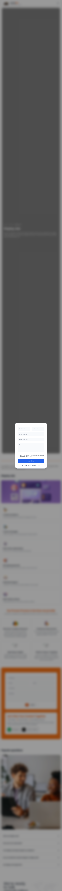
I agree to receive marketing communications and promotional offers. (32, 455)
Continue (31, 461)
